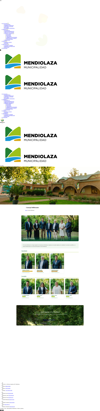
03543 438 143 (7, 404)
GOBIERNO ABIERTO (8, 103)
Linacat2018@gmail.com (54, 297)
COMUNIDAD (4, 113)
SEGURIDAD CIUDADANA (9, 98)
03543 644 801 (7, 388)
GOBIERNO (4, 99)
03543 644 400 (11, 402)
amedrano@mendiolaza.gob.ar (26, 272)
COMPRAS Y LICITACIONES (11, 107)
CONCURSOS (8, 106)
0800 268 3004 (7, 386)
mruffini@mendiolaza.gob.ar (40, 272)
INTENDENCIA (7, 100)
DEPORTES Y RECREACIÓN (9, 115)
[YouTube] (3, 410)
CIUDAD (3, 110)
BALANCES (8, 105)
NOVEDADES (4, 117)
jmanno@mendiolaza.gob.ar (25, 297)
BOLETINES (8, 104)
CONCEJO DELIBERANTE (9, 101)
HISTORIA (6, 112)
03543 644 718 (10, 397)
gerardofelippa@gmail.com (69, 297)
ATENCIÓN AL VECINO (8, 96)
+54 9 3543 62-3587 (8, 390)
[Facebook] (1, 410)
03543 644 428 (12, 406)
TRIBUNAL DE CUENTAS (9, 102)
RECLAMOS (6, 97)
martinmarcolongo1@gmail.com (55, 272)
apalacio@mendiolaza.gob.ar (40, 297)
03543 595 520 (11, 399)
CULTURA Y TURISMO (8, 114)
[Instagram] (0, 410)
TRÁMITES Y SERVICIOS (9, 95)
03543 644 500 (11, 395)
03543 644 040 (10, 393)
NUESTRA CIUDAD (8, 111)
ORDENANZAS (7, 109)
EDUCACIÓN (6, 116)
